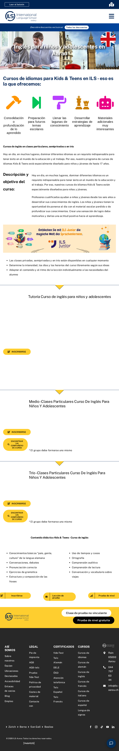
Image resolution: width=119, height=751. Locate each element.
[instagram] (96, 727)
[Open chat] (111, 743)
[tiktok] (102, 727)
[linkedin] (113, 727)
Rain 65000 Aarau (112, 657)
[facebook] (90, 727)
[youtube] (107, 727)
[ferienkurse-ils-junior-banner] (59, 225)
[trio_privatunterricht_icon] (17, 613)
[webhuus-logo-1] (29, 743)
